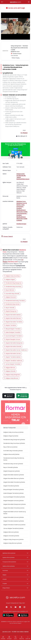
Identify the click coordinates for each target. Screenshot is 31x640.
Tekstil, (19, 177)
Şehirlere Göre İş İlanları (9, 553)
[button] (24, 133)
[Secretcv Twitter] (11, 607)
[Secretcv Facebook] (7, 607)
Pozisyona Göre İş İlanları (9, 562)
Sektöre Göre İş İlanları (9, 566)
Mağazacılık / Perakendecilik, (21, 174)
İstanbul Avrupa (21, 224)
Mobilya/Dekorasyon (23, 179)
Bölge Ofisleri (6, 588)
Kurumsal (5, 570)
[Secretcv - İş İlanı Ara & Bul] (8, 615)
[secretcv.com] (15, 598)
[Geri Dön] (2, 2)
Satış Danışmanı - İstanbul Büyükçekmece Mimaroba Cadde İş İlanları (22, 217)
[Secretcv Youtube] (15, 607)
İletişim (4, 575)
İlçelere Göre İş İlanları (9, 557)
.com (15, 2)
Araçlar (5, 579)
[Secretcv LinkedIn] (20, 607)
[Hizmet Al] (15, 150)
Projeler (5, 583)
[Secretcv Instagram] (24, 607)
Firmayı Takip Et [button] (8, 236)
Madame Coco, (21, 201)
